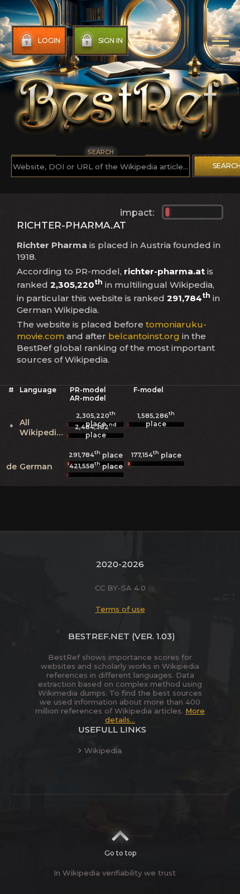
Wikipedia (103, 750)
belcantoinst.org (144, 336)
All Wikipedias (43, 427)
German (36, 467)
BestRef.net (98, 636)
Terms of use (120, 609)
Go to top (120, 853)
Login (49, 40)
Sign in (110, 40)
